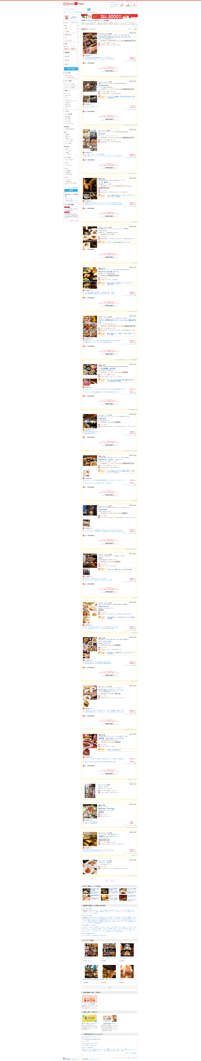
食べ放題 (68, 118)
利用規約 (128, 1057)
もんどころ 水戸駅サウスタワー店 (108, 957)
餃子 (122, 928)
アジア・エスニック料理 (93, 911)
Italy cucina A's (103, 606)
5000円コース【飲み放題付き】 (91, 823)
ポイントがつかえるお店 (70, 85)
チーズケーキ (87, 931)
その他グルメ (96, 913)
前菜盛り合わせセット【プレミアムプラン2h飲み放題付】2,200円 (98, 342)
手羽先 (93, 929)
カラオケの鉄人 (107, 1050)
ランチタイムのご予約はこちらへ (91, 106)
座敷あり (68, 138)
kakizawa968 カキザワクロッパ (131, 549)
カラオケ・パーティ (108, 911)
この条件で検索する (71, 69)
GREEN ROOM (103, 85)
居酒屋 (111, 22)
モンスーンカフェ (132, 1049)
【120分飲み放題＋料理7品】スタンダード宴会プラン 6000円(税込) (99, 59)
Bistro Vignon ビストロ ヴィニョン (131, 729)
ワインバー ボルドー (105, 862)
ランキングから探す (86, 935)
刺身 (124, 927)
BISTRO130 (102, 418)
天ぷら (130, 928)
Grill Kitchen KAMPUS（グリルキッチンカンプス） (115, 37)
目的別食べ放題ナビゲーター (71, 200)
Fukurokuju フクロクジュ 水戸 (131, 827)
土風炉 (117, 1049)
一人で (67, 99)
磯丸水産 (85, 1050)
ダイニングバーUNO (104, 641)
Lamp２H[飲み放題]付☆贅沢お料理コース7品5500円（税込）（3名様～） (100, 292)
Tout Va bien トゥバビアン (132, 779)
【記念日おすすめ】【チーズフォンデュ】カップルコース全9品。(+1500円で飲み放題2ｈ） (103, 204)
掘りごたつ (68, 136)
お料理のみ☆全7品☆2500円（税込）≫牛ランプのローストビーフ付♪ (99, 851)
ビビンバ (113, 931)
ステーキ (120, 927)
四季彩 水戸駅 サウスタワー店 (107, 979)
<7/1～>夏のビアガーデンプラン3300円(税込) (94, 154)
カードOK (68, 179)
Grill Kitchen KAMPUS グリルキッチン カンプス (128, 76)
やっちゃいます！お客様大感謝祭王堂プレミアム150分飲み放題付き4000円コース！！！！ (103, 392)
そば (100, 929)
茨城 (81, 12)
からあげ (91, 927)
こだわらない (85, 927)
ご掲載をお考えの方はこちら (95, 1059)
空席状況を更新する (109, 70)
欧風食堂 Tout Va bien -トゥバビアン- (111, 738)
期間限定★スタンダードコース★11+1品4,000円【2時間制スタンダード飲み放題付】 (102, 340)
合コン (67, 107)
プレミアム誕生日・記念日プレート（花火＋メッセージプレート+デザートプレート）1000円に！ (120, 196)
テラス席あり (69, 143)
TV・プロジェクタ (116, 920)
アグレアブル (102, 230)
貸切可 (89, 921)
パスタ (90, 928)
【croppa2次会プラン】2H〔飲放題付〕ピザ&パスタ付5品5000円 (98, 483)
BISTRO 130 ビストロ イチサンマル (130, 450)
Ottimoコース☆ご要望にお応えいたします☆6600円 (95, 578)
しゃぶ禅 (113, 1049)
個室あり (68, 134)
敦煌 (99, 1049)
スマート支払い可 (70, 159)
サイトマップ (114, 1057)
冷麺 (117, 931)
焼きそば (126, 928)
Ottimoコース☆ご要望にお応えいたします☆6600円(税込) (119, 569)
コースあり (68, 120)
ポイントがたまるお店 (70, 83)
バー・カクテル (117, 911)
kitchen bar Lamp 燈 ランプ (132, 311)
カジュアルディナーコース (90, 107)
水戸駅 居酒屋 (85, 1045)
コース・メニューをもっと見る (129, 60)
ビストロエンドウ (134, 855)
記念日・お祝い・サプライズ (71, 100)
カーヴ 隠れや (103, 182)
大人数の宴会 (68, 106)
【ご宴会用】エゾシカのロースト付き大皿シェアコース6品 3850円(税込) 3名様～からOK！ (104, 710)
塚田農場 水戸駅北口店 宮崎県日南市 (91, 979)
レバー (127, 927)
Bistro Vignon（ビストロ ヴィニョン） (111, 690)
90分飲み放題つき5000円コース (91, 433)
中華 (126, 910)
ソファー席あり (69, 141)
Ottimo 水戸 (135, 597)
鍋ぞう (118, 1050)
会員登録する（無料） (114, 6)
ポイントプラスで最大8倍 (89, 1004)
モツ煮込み (115, 929)
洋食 (112, 910)
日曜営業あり (69, 181)
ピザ (119, 928)
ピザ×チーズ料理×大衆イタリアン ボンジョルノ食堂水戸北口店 (126, 359)
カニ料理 (99, 928)
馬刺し (130, 929)
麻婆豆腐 (108, 931)
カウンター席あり (70, 139)
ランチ (74, 46)
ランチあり (68, 121)
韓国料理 (85, 911)
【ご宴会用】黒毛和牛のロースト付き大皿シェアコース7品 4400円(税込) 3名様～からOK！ (104, 711)
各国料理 (101, 911)
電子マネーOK (122, 918)
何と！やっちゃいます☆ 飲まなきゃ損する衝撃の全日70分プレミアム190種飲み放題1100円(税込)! (121, 380)
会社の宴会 (68, 102)
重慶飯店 (108, 1049)
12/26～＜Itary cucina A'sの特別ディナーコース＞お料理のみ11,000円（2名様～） (101, 626)
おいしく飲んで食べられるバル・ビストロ (131, 896)
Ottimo (100, 558)
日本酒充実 (68, 170)
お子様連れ (101, 921)
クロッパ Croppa (134, 500)
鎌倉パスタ (113, 1050)
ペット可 (126, 921)
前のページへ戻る (67, 12)
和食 (109, 910)
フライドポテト (102, 927)
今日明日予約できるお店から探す (99, 935)
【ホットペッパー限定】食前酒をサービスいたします (118, 242)
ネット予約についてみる (73, 220)
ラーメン (123, 911)
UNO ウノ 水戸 (134, 681)
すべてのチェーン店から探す (130, 1053)
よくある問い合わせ (112, 2)
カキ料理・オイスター (112, 928)
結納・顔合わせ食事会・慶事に (95, 889)
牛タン (119, 929)
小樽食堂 (94, 1050)
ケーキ (103, 929)
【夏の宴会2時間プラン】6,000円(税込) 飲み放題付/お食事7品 (97, 662)
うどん (94, 928)
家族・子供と (68, 95)
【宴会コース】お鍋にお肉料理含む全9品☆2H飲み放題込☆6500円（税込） (100, 761)
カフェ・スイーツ (88, 913)
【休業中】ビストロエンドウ (107, 836)
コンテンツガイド (122, 2)
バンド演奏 (130, 920)
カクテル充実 (69, 174)
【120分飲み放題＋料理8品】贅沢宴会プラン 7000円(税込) (97, 57)
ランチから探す (85, 1041)
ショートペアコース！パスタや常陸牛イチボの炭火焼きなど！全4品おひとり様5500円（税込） (104, 531)
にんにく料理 (114, 927)
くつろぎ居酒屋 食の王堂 (106, 368)
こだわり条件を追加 (72, 187)
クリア (76, 52)
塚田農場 (95, 1049)
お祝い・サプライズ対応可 (71, 184)
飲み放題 (68, 116)
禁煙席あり (130, 917)
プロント (122, 1049)
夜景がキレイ (108, 920)
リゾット (93, 931)
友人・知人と (68, 93)
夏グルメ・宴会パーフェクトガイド (89, 1023)
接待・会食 (68, 104)
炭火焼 (120, 931)
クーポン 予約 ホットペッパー (132, 2)
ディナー (67, 46)
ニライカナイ (100, 1050)
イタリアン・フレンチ (127, 22)
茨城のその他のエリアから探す (89, 1036)
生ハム (131, 927)
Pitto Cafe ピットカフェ (133, 173)
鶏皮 (97, 929)
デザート (108, 927)
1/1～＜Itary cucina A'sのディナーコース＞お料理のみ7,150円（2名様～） (100, 628)
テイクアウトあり (70, 123)
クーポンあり (69, 165)
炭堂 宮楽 (121, 979)
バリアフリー (120, 921)
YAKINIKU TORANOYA (88, 957)
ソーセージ (104, 928)
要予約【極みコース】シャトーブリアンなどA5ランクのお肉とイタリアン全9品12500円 (103, 155)
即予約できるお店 (69, 75)
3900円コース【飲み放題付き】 (91, 821)
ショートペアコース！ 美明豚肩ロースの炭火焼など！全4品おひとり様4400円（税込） (103, 530)
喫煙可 (67, 152)
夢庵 (83, 1049)
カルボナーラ (109, 929)
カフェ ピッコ (103, 786)
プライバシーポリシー (122, 1057)
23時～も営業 (87, 920)
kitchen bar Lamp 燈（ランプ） (108, 271)
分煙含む (69, 150)
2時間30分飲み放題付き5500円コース (92, 431)
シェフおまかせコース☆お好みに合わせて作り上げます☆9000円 (98, 580)
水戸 (84, 12)
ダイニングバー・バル (118, 22)
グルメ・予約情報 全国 (75, 12)
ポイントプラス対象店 (70, 87)
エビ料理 (96, 927)
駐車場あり (131, 921)
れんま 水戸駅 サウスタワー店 (125, 957)
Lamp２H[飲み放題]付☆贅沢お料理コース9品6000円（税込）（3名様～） (100, 293)
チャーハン (88, 929)
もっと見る (135, 25)
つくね (86, 928)
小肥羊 (122, 1050)
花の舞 (89, 1050)
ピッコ (136, 799)
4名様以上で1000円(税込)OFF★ (114, 749)
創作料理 (105, 910)
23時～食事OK (94, 920)
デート (67, 97)
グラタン (104, 931)
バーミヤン (103, 1049)
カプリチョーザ (88, 1049)
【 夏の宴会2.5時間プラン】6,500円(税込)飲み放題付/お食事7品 (97, 663)
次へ (112, 880)
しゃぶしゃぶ (125, 929)
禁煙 (67, 148)
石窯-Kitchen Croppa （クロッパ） (110, 459)
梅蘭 (126, 1049)
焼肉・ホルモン (131, 910)
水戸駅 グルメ (88, 12)
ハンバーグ (98, 931)
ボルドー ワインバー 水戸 (132, 875)
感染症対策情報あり (70, 129)
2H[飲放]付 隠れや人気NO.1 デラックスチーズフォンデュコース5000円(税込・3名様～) (103, 202)
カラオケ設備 (124, 920)
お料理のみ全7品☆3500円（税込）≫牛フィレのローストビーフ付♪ (98, 849)
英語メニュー (95, 921)
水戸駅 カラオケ (92, 1045)
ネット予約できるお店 (70, 77)
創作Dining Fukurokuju (106, 808)
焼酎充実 (68, 172)
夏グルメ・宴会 (68, 198)
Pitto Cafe (101, 134)
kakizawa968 (102, 509)
